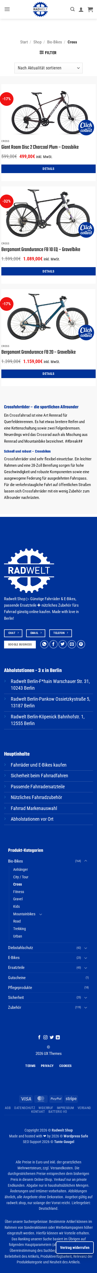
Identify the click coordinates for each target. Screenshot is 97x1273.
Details (48, 169)
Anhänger (20, 869)
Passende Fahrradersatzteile (38, 786)
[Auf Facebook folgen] (39, 1037)
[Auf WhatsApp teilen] (44, 644)
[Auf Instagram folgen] (45, 1037)
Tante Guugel (64, 1142)
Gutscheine (17, 977)
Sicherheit (16, 997)
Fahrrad (10, 611)
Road (17, 921)
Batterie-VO (57, 1112)
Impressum (65, 1108)
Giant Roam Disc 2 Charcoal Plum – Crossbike (40, 147)
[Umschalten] (85, 861)
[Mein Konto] (81, 9)
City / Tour (20, 877)
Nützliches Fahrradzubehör (36, 797)
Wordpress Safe (76, 1136)
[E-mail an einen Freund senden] (72, 644)
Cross (17, 884)
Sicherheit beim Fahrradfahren (39, 775)
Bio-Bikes (54, 42)
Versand (84, 1108)
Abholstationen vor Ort (32, 819)
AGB (8, 1108)
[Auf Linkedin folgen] (58, 1037)
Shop (37, 42)
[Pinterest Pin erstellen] (81, 644)
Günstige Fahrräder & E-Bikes (52, 598)
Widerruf (46, 1108)
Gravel (18, 899)
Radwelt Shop (62, 1130)
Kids (16, 906)
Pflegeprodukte (20, 987)
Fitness (18, 892)
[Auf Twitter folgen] (52, 1037)
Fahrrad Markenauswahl (34, 808)
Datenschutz (24, 1108)
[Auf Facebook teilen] (53, 644)
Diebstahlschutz (20, 947)
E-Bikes (14, 957)
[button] (7, 9)
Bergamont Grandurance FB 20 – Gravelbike (38, 352)
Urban (17, 936)
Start (24, 42)
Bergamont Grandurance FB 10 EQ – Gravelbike (40, 249)
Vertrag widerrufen (74, 1247)
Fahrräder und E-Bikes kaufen (39, 765)
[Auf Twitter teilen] (62, 644)
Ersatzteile (16, 967)
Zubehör (14, 1007)
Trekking (19, 929)
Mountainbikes (24, 914)
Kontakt (38, 1112)
